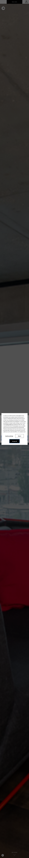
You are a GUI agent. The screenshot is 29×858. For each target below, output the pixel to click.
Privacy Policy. (9, 424)
